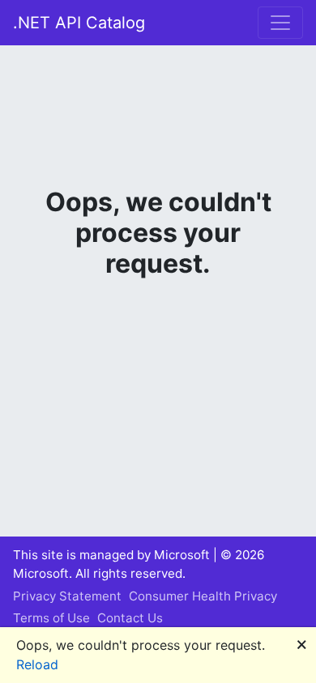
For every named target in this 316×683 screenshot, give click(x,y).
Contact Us (130, 618)
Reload (37, 664)
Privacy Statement (67, 596)
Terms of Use (51, 618)
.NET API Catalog (79, 22)
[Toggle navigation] (280, 22)
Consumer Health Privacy (203, 596)
